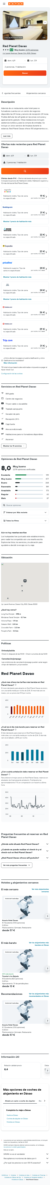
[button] (4, 3)
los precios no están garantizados (14, 1147)
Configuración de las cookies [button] (11, 373)
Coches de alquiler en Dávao (17, 1118)
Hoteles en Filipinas (38, 1175)
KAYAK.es (5, 1175)
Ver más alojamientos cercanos (40, 890)
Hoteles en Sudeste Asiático (33, 1177)
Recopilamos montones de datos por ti (20, 1158)
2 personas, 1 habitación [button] (15, 67)
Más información (10, 363)
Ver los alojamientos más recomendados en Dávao (39, 995)
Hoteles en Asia (24, 1175)
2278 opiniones (31, 50)
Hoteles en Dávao (13, 1122)
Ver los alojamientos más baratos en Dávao (39, 944)
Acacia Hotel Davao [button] (10, 920)
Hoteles (13, 1175)
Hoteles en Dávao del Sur (12, 1177)
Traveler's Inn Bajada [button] (10, 976)
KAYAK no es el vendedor (14, 1154)
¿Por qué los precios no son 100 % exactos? (22, 1163)
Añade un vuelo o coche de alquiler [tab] (20, 1101)
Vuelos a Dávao (12, 1115)
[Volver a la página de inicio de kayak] (15, 3)
